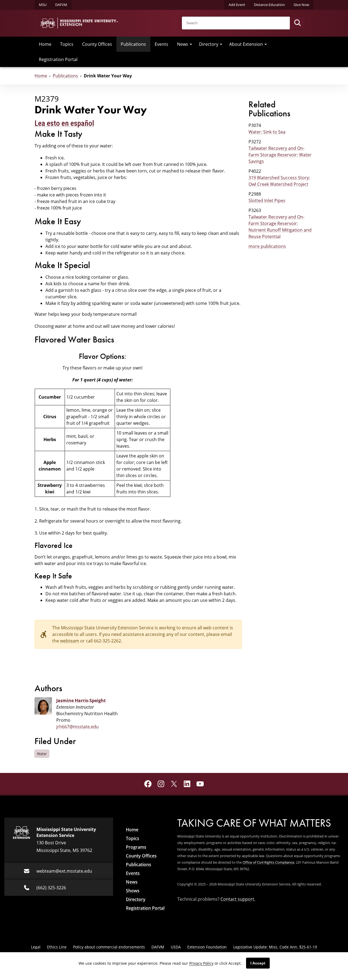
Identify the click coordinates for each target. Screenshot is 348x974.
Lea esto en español (64, 123)
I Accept (257, 963)
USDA (176, 946)
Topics (66, 44)
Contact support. (237, 899)
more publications (267, 246)
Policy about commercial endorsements (109, 946)
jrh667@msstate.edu (77, 726)
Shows (132, 891)
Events (161, 44)
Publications (133, 44)
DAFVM (61, 4)
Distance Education (269, 4)
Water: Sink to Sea (266, 132)
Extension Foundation (207, 946)
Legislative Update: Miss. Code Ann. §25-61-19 (275, 946)
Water (42, 753)
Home (45, 44)
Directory (208, 44)
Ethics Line (57, 946)
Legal (36, 946)
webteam (69, 641)
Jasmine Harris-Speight (81, 700)
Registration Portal (58, 59)
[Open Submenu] (190, 44)
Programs (136, 847)
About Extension (246, 44)
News (182, 44)
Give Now (301, 4)
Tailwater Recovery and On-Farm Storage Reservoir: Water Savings (280, 154)
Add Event (237, 4)
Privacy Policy (201, 963)
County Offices (97, 44)
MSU (42, 4)
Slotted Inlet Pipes (266, 200)
